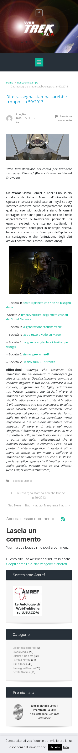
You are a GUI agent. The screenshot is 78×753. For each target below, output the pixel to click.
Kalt (18, 122)
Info (66, 747)
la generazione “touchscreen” (42, 327)
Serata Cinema (21, 672)
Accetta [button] (55, 747)
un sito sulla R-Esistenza (39, 362)
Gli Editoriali (20, 664)
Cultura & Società (23, 655)
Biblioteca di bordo (24, 647)
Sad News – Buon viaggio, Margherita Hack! (37, 505)
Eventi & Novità (22, 660)
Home (9, 82)
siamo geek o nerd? (36, 354)
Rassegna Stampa (27, 82)
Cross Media (20, 652)
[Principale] (39, 62)
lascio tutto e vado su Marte (42, 335)
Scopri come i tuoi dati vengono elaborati (36, 564)
